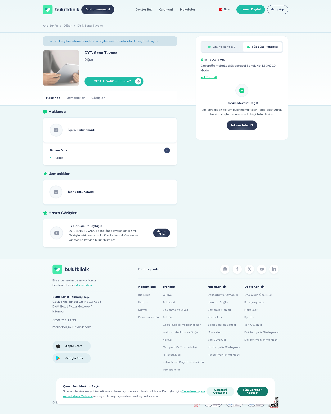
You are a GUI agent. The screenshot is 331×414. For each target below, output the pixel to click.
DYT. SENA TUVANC (214, 60)
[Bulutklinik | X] (249, 269)
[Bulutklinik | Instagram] (224, 269)
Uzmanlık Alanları (219, 309)
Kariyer (142, 309)
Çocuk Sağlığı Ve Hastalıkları (182, 324)
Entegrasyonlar (254, 302)
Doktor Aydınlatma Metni (261, 339)
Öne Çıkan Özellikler (258, 294)
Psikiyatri (169, 302)
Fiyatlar (249, 317)
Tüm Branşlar (171, 369)
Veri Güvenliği (217, 339)
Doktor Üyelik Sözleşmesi (261, 332)
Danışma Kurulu (148, 317)
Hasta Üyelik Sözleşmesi (224, 347)
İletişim (143, 302)
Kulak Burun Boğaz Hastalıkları (183, 362)
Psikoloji (168, 317)
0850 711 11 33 (64, 320)
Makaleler (187, 9)
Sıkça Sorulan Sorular (222, 324)
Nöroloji (168, 339)
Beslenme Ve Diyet (175, 309)
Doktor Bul (144, 9)
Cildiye (167, 294)
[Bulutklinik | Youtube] (261, 269)
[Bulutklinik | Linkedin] (274, 269)
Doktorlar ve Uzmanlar (223, 294)
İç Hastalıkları (172, 354)
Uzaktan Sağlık (218, 302)
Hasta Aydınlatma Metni (224, 354)
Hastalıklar (215, 317)
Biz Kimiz (144, 294)
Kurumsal (166, 9)
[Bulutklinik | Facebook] (237, 269)
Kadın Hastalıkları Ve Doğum (181, 332)
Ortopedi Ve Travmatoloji (180, 347)
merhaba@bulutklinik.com (71, 327)
